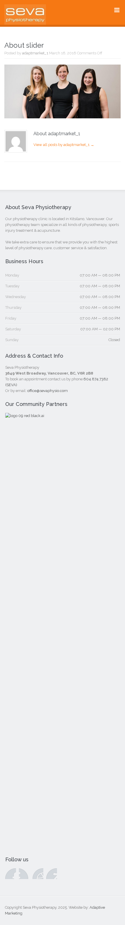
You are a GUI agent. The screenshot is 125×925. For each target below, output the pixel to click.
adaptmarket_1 (35, 53)
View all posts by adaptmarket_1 (63, 144)
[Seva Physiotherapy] (25, 20)
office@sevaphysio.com (47, 390)
